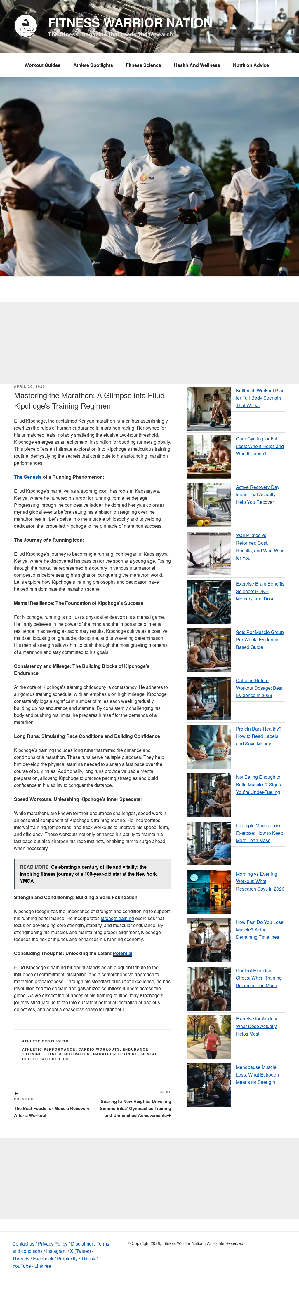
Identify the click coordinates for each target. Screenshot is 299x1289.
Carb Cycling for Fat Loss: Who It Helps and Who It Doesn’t (260, 446)
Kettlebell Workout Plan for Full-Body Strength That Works (260, 398)
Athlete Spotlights (93, 65)
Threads (20, 1258)
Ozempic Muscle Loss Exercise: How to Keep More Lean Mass (259, 833)
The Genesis (28, 476)
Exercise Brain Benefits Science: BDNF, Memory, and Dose (260, 591)
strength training (117, 918)
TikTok (88, 1258)
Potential (122, 953)
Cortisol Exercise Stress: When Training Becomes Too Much (259, 978)
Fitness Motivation (68, 1054)
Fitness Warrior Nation (130, 22)
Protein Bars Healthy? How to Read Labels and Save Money (258, 736)
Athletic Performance (49, 1049)
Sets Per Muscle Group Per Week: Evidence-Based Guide (260, 639)
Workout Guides (42, 65)
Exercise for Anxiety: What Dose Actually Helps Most (257, 1026)
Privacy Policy (52, 1243)
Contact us (23, 1243)
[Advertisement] (149, 343)
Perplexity (67, 1258)
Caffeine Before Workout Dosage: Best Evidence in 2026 (259, 688)
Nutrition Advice (251, 65)
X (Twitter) (80, 1251)
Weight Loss (55, 1059)
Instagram (56, 1251)
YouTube (21, 1265)
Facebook (43, 1258)
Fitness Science (143, 65)
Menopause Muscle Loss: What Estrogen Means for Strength (257, 1074)
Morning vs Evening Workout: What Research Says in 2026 (260, 881)
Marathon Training (115, 1054)
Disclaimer (82, 1243)
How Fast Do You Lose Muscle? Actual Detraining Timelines (260, 929)
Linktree (42, 1265)
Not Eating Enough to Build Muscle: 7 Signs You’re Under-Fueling (258, 784)
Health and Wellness (197, 65)
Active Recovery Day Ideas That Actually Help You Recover (257, 494)
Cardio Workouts (99, 1049)
